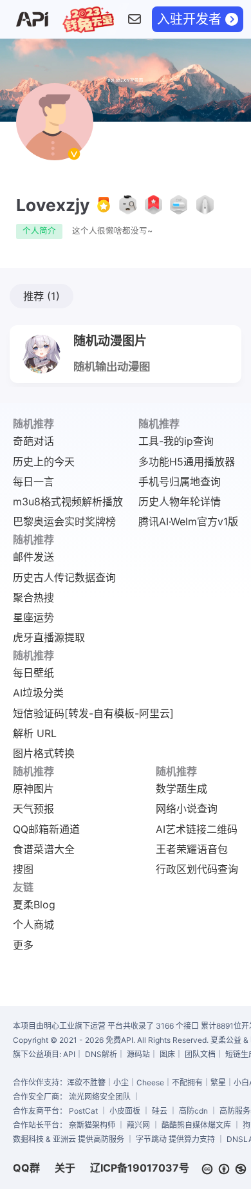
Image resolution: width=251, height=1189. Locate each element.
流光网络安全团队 (100, 1096)
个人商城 (33, 924)
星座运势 (33, 617)
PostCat (83, 1111)
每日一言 (33, 481)
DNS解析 (101, 1054)
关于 (65, 1167)
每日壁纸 (33, 673)
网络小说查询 (187, 808)
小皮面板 (124, 1111)
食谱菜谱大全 (44, 849)
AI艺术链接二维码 (196, 829)
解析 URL (35, 733)
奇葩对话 (33, 441)
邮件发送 (33, 557)
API (69, 1054)
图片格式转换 (44, 753)
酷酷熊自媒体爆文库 (196, 1125)
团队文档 (200, 1054)
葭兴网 (138, 1125)
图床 (167, 1054)
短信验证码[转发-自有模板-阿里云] (93, 713)
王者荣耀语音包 (192, 849)
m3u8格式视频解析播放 (68, 501)
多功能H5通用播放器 (186, 461)
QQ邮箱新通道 (46, 829)
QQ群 (26, 1167)
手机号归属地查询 (179, 481)
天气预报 (33, 808)
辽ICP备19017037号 (139, 1167)
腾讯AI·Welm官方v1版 (188, 521)
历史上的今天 (44, 461)
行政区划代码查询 (197, 869)
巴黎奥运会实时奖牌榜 (64, 521)
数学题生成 (181, 788)
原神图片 (33, 788)
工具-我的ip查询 (176, 441)
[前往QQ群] (134, 19)
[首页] (32, 19)
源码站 (138, 1054)
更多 (23, 945)
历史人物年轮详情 (179, 501)
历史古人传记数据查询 (64, 577)
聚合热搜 (33, 597)
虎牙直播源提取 (49, 637)
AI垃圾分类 (38, 693)
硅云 (159, 1111)
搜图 (23, 869)
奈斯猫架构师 (92, 1125)
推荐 (41, 296)
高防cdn (193, 1111)
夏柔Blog (34, 904)
